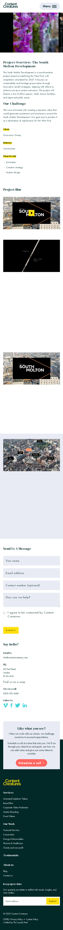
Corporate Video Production (15, 807)
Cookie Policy (32, 919)
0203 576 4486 (11, 693)
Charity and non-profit (13, 847)
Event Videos (9, 816)
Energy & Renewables (13, 838)
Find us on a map (14, 682)
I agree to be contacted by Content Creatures (30, 614)
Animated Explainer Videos (15, 798)
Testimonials (10, 855)
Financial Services (11, 830)
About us (8, 865)
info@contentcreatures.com (15, 657)
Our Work (9, 824)
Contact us (8, 875)
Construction (8, 834)
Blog (5, 871)
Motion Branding (10, 811)
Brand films (8, 803)
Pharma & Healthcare (13, 843)
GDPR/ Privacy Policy (13, 919)
